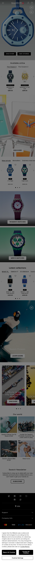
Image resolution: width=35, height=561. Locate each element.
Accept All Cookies (25, 552)
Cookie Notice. (25, 546)
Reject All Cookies (9, 552)
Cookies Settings (17, 558)
